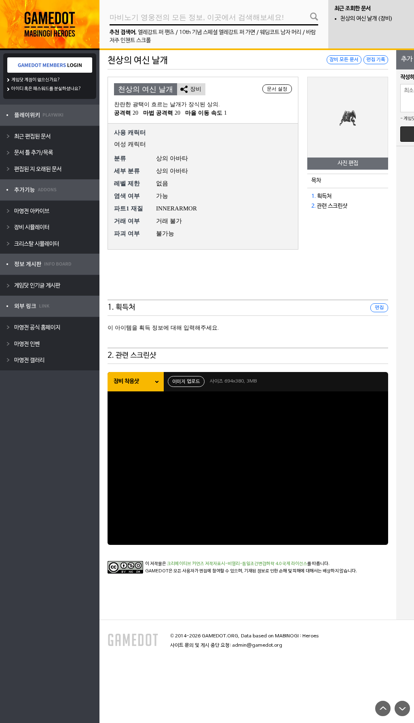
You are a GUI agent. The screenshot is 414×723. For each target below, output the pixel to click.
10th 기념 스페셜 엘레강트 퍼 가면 (217, 32)
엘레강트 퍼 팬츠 (156, 32)
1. (313, 196)
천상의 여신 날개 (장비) (366, 19)
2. (313, 206)
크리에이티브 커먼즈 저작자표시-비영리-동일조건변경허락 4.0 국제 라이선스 (237, 563)
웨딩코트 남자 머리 (280, 32)
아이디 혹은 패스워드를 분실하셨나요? (46, 88)
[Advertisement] (248, 280)
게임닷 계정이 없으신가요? (35, 80)
